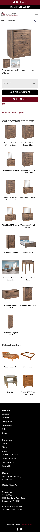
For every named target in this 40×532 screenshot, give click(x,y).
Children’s (6, 418)
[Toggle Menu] (36, 14)
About (4, 447)
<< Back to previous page (13, 113)
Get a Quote (20, 99)
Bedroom (6, 414)
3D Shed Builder (22, 7)
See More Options (20, 92)
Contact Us (6, 466)
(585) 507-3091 (17, 509)
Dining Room (7, 422)
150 (3, 104)
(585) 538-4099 (16, 507)
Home (4, 443)
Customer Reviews (10, 455)
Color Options (8, 463)
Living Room (7, 425)
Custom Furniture (9, 459)
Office (4, 429)
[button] (34, 32)
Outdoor (5, 433)
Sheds (4, 451)
